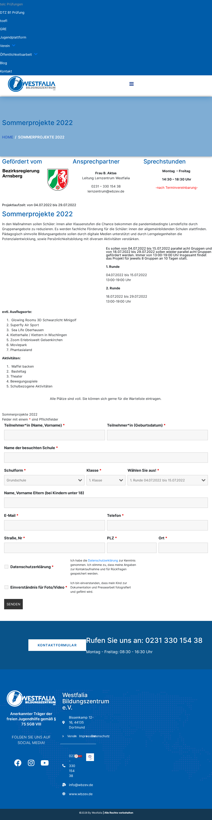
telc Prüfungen (11, 4)
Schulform (15, 470)
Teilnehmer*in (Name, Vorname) (34, 425)
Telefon (115, 515)
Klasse (94, 470)
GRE (3, 29)
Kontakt (6, 71)
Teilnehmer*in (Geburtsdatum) (136, 425)
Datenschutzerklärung (32, 567)
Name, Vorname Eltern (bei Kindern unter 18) (44, 493)
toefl (3, 21)
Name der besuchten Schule (31, 448)
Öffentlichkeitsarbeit (16, 54)
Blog (3, 63)
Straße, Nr (14, 538)
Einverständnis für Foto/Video (38, 587)
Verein (5, 46)
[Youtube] (44, 762)
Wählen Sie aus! (143, 470)
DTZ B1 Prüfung (12, 12)
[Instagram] (31, 762)
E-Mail (11, 515)
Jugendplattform (13, 37)
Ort (163, 538)
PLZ (112, 538)
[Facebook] (17, 762)
